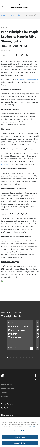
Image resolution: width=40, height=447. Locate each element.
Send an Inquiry (6, 408)
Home (3, 15)
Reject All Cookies (20, 437)
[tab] (7, 357)
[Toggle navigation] (36, 6)
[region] (20, 432)
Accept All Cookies (19, 443)
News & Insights (14, 15)
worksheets (5, 164)
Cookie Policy (31, 426)
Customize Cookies (20, 431)
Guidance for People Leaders (27, 79)
